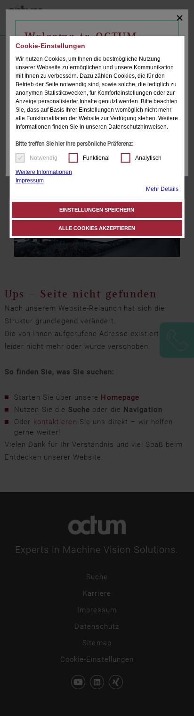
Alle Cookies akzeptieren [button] (96, 228)
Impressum (30, 180)
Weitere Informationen (44, 172)
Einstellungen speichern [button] (96, 210)
